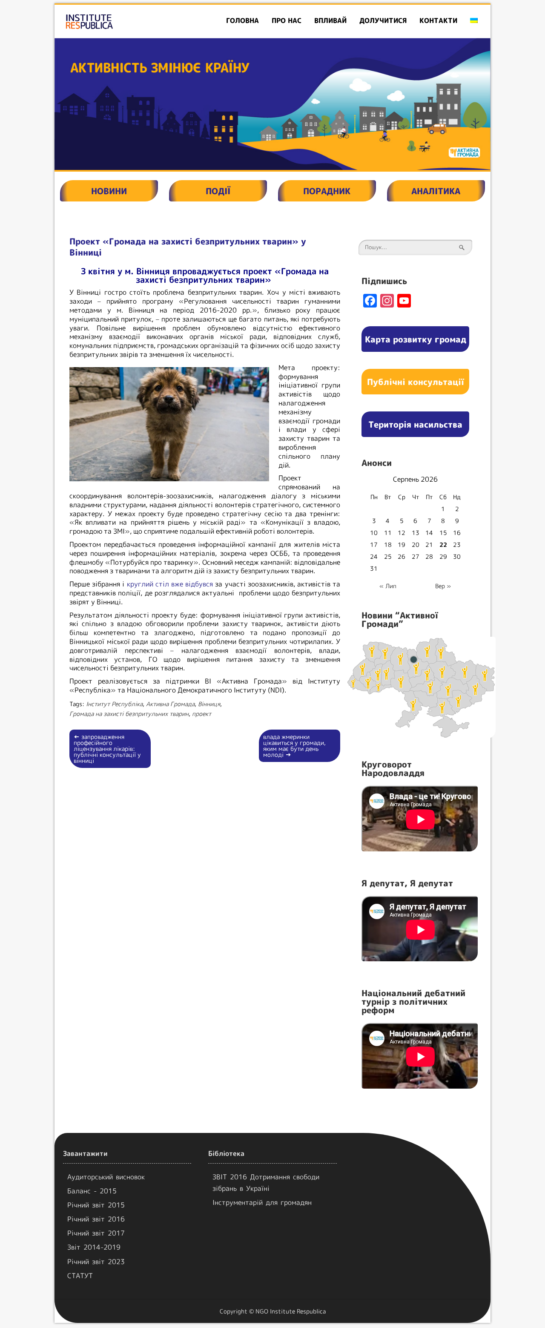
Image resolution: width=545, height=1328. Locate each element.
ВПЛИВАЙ (330, 20)
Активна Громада (170, 704)
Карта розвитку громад (415, 339)
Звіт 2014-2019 (93, 1247)
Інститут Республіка (114, 704)
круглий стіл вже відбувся (170, 584)
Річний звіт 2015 (96, 1205)
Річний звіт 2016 (96, 1219)
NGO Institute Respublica (290, 1311)
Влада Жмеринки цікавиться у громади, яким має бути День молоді (294, 746)
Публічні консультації (415, 382)
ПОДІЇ (218, 191)
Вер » (443, 586)
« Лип (387, 586)
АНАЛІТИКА (435, 191)
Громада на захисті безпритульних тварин (129, 714)
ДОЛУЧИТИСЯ (383, 20)
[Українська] (474, 20)
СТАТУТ (80, 1275)
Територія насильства (415, 424)
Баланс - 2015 (92, 1191)
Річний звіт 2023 (96, 1261)
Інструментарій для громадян (262, 1202)
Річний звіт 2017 (96, 1233)
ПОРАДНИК (326, 191)
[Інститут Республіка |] (124, 21)
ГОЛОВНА (242, 20)
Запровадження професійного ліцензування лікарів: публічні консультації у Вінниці (107, 749)
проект (201, 714)
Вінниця (209, 704)
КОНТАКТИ (438, 20)
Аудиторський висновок (106, 1176)
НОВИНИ (109, 191)
